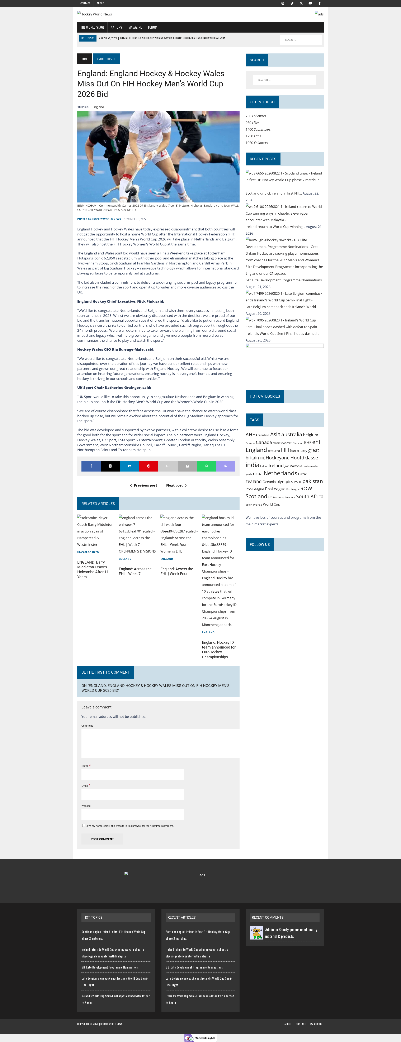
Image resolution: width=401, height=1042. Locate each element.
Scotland (256, 496)
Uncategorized (88, 552)
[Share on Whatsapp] (206, 466)
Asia (275, 434)
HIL (262, 458)
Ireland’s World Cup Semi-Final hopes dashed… (282, 333)
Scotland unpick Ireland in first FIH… (274, 193)
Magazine (135, 27)
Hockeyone (277, 458)
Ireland (276, 465)
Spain (249, 504)
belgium (310, 435)
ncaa (258, 474)
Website (85, 805)
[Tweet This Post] (110, 466)
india (252, 465)
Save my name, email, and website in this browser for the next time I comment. (130, 825)
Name (85, 765)
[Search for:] (285, 80)
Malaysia (295, 466)
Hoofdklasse (304, 457)
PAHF (298, 481)
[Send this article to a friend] (168, 466)
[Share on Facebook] (91, 466)
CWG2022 (286, 443)
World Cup (271, 504)
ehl (316, 442)
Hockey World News (106, 219)
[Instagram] (283, 2)
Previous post (145, 485)
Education (297, 443)
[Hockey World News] (116, 14)
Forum (152, 27)
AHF (250, 434)
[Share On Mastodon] (225, 466)
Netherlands (280, 473)
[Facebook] (319, 2)
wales (257, 504)
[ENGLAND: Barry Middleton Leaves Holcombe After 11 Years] (96, 544)
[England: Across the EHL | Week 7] (137, 551)
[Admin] (256, 936)
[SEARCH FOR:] (301, 39)
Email (85, 785)
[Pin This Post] (148, 466)
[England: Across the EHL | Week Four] (179, 551)
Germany (298, 450)
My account (317, 1024)
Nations (116, 27)
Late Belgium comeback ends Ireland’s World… (282, 307)
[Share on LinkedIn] (129, 466)
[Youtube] (310, 2)
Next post (174, 485)
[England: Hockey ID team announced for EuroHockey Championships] (221, 624)
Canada (264, 442)
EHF (307, 442)
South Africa (310, 496)
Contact (85, 3)
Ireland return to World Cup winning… (276, 226)
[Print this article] (187, 466)
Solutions (290, 497)
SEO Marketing (276, 497)
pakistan (312, 481)
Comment (87, 725)
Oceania (269, 481)
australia (291, 434)
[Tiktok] (292, 2)
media (306, 466)
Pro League (292, 489)
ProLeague (275, 489)
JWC (286, 466)
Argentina (262, 435)
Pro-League (255, 489)
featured (274, 451)
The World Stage (92, 27)
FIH (285, 450)
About (100, 3)
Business (250, 443)
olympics (285, 481)
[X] (301, 2)
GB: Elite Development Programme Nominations (284, 280)
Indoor (264, 466)
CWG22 (276, 443)
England (98, 107)
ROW (306, 488)
